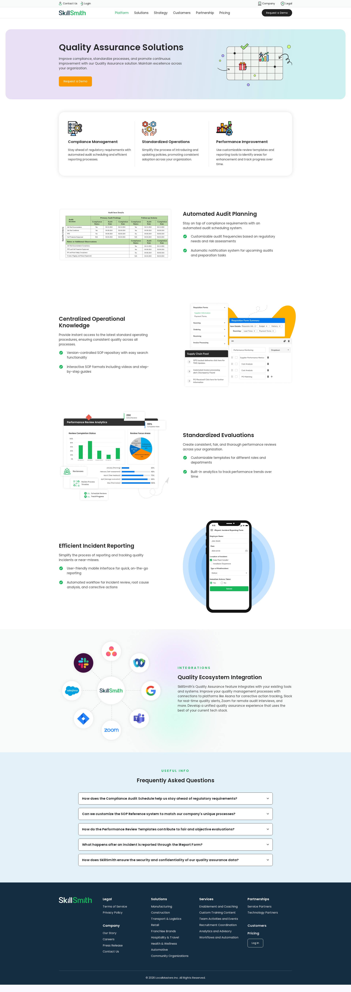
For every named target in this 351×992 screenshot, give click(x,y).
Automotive (159, 950)
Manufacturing (161, 906)
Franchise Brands (163, 931)
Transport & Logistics (166, 919)
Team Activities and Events (218, 919)
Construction (160, 912)
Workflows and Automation (218, 937)
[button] (266, 3)
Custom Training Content (217, 912)
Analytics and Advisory (215, 931)
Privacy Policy (112, 912)
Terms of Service (115, 906)
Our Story (109, 933)
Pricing (224, 13)
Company (268, 3)
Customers (181, 13)
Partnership (205, 13)
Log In (255, 943)
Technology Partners (263, 912)
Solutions (141, 13)
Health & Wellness (164, 944)
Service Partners (259, 906)
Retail (155, 925)
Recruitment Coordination (218, 925)
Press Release (113, 945)
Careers (108, 939)
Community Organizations (169, 956)
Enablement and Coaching (218, 906)
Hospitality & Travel (165, 937)
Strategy (161, 13)
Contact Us (111, 951)
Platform (122, 13)
